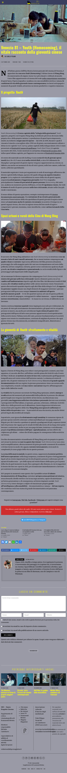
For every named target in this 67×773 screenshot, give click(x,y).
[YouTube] (32, 758)
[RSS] (40, 758)
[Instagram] (29, 758)
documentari (33, 650)
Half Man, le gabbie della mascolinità (41, 691)
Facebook (31, 500)
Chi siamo (24, 707)
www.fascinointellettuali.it (44, 729)
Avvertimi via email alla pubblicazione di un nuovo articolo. (26, 630)
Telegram (40, 500)
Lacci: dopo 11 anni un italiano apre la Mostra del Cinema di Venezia (10, 531)
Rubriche (24, 709)
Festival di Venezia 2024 (55, 153)
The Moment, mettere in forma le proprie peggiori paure (8, 693)
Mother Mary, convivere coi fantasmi (55, 692)
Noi (44, 769)
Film (20, 62)
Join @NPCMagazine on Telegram (34, 520)
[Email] (43, 758)
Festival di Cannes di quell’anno (24, 148)
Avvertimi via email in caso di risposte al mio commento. (24, 626)
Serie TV (24, 713)
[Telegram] (37, 758)
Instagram (16, 500)
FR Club (48, 512)
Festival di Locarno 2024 (51, 151)
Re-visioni (24, 711)
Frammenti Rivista (7, 720)
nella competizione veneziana (54, 78)
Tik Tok (24, 500)
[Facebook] (23, 758)
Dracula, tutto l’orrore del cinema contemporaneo (24, 692)
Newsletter (39, 769)
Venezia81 (15, 62)
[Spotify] (35, 758)
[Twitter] (26, 758)
